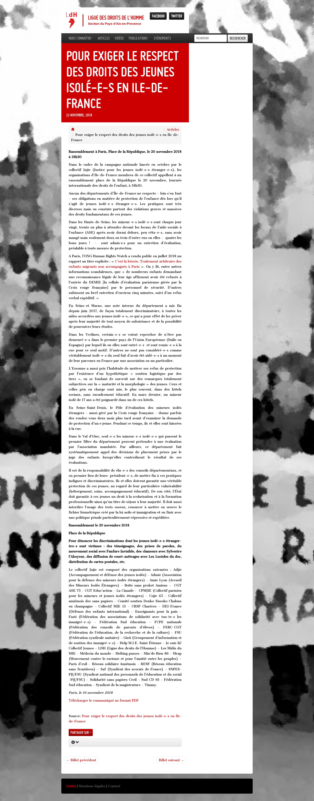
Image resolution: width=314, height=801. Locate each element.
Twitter (176, 16)
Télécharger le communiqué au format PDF (104, 700)
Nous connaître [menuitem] (80, 38)
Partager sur (80, 732)
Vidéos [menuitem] (119, 38)
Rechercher (238, 38)
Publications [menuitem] (138, 38)
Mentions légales (92, 786)
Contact (114, 786)
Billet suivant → (171, 760)
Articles (173, 129)
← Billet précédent (81, 760)
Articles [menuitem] (104, 38)
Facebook (158, 16)
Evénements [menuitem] (162, 38)
